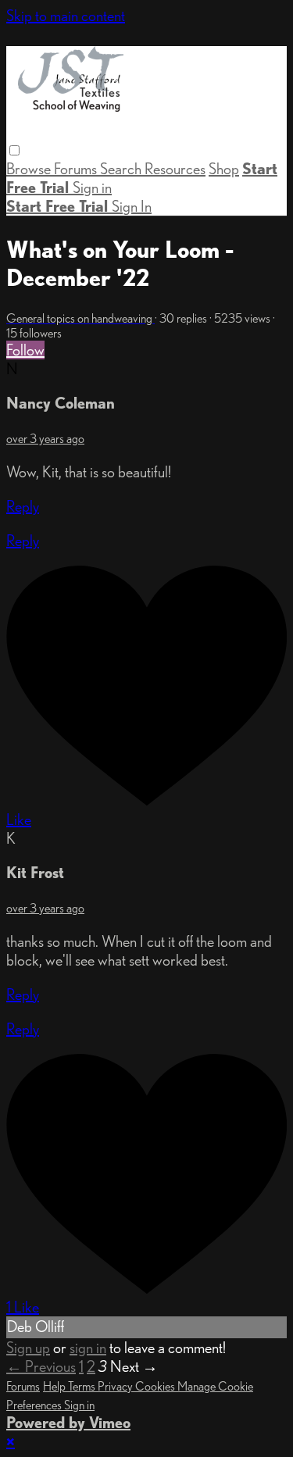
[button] (14, 150)
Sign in (92, 187)
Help (55, 1386)
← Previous (41, 1366)
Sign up (28, 1347)
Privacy (116, 1386)
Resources (175, 168)
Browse (30, 168)
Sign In (132, 206)
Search (122, 168)
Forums (77, 168)
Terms (83, 1386)
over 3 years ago (45, 438)
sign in (88, 1347)
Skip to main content (65, 15)
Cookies (156, 1386)
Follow (25, 350)
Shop (224, 168)
